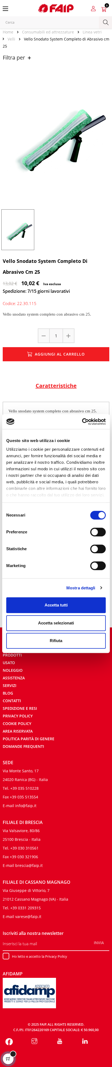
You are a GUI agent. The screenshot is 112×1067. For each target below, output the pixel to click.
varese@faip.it (28, 916)
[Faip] (56, 7)
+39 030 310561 (24, 848)
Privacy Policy (18, 715)
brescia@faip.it (29, 865)
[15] (68, 336)
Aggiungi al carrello (60, 354)
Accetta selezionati (56, 623)
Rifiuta (56, 640)
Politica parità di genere (28, 738)
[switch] (98, 532)
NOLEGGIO (13, 670)
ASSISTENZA (14, 677)
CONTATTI (12, 700)
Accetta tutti (56, 605)
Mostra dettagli (80, 588)
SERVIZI (9, 685)
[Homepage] (10, 32)
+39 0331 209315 (25, 907)
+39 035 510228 (24, 788)
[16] (44, 336)
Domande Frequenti (23, 746)
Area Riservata (18, 731)
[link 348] (9, 1041)
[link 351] (85, 1041)
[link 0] (82, 421)
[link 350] (59, 1041)
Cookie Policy (17, 723)
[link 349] (34, 1041)
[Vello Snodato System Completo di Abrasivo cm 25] (17, 229)
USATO (9, 662)
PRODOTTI (12, 655)
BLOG (8, 693)
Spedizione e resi (20, 708)
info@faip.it (25, 805)
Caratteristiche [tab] (56, 385)
